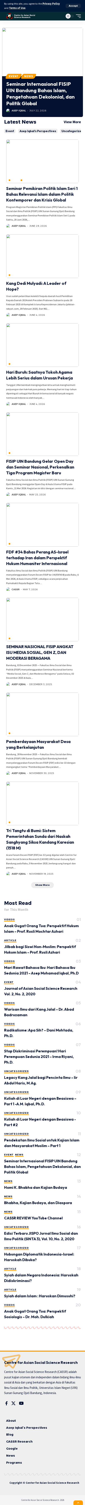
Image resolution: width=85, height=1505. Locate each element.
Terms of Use (17, 8)
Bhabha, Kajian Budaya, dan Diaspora (38, 1202)
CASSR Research (19, 1441)
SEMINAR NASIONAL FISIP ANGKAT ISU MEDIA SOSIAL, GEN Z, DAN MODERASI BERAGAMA (39, 652)
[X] (13, 1403)
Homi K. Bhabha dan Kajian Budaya (35, 1187)
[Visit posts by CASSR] (8, 589)
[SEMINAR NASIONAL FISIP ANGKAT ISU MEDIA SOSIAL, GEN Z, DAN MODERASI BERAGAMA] (42, 619)
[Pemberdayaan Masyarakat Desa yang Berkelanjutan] (42, 714)
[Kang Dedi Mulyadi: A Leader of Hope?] (42, 256)
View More (72, 121)
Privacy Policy (51, 3)
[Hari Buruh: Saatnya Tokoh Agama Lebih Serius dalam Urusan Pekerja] (42, 345)
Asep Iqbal (19, 110)
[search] (59, 16)
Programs (14, 1462)
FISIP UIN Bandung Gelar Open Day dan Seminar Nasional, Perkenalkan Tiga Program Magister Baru (40, 467)
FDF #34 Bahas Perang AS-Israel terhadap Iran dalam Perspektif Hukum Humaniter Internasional (37, 557)
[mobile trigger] (77, 16)
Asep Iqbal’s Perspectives (38, 131)
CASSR (16, 589)
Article (10, 940)
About (11, 1421)
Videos (9, 919)
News (28, 76)
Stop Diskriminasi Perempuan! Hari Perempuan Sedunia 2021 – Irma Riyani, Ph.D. (39, 1057)
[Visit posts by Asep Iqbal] (8, 111)
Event (14, 76)
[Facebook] (6, 1403)
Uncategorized (72, 131)
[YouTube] (21, 1403)
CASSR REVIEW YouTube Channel (33, 1218)
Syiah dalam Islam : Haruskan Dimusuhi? (39, 1296)
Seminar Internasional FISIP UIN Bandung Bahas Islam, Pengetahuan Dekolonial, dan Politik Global (40, 93)
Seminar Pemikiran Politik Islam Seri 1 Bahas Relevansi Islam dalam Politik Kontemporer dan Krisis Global (42, 194)
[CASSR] (21, 16)
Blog (9, 1434)
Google (12, 1448)
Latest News (20, 122)
